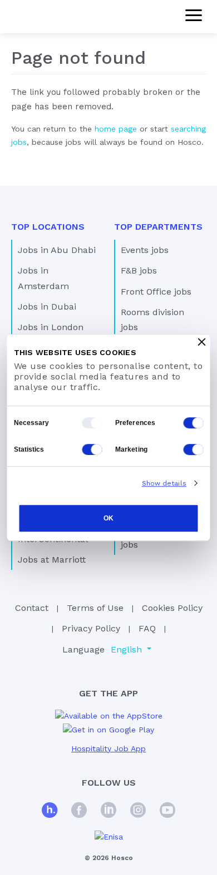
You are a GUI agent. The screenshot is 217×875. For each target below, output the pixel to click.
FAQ (147, 628)
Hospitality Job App (108, 748)
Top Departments (158, 226)
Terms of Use (95, 608)
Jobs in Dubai (47, 306)
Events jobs (145, 250)
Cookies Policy (172, 608)
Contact (31, 608)
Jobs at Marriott (52, 559)
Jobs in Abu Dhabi (57, 250)
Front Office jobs (156, 291)
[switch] (194, 422)
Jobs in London (50, 327)
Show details (164, 483)
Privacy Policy (91, 628)
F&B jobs (139, 270)
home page (116, 128)
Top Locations (48, 226)
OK (108, 519)
